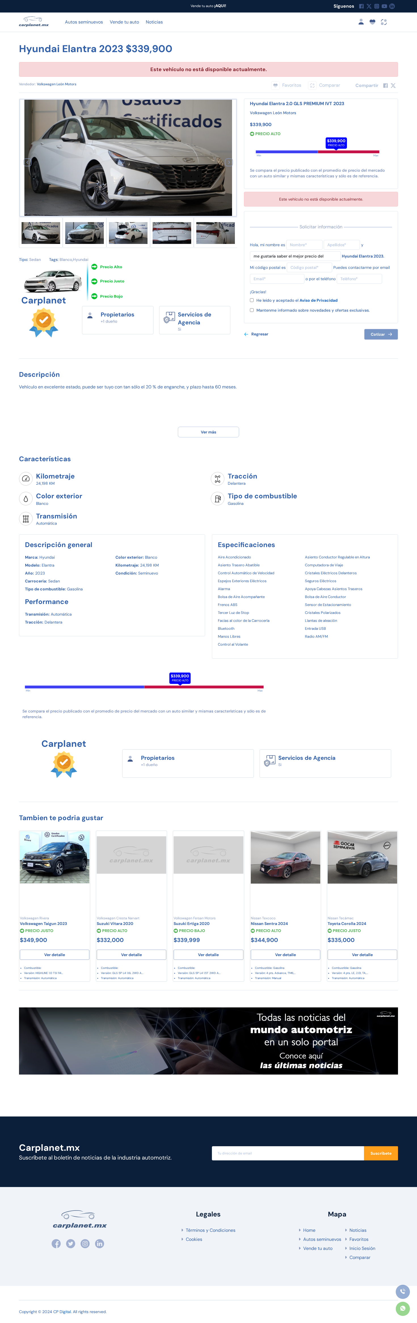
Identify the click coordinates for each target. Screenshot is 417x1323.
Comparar (359, 1257)
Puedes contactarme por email (361, 267)
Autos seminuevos (84, 22)
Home (309, 1230)
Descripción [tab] (39, 374)
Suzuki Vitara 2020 (115, 923)
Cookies (194, 1239)
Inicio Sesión (362, 1248)
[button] (27, 162)
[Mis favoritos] (374, 21)
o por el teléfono (321, 278)
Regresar (259, 334)
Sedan (35, 259)
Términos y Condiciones (210, 1230)
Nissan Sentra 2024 (269, 923)
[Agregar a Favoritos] (83, 839)
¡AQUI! (219, 5)
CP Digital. (62, 1311)
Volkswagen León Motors (56, 84)
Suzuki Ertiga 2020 (192, 923)
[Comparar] (83, 850)
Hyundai (81, 259)
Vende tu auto (124, 22)
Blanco (66, 259)
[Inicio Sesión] (363, 21)
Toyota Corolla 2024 (347, 923)
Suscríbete (380, 1153)
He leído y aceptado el (297, 300)
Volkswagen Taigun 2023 (43, 923)
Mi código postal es (268, 267)
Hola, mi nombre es (267, 244)
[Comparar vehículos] (383, 21)
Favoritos (358, 1239)
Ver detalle (54, 954)
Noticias (154, 22)
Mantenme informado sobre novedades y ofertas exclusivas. (313, 310)
